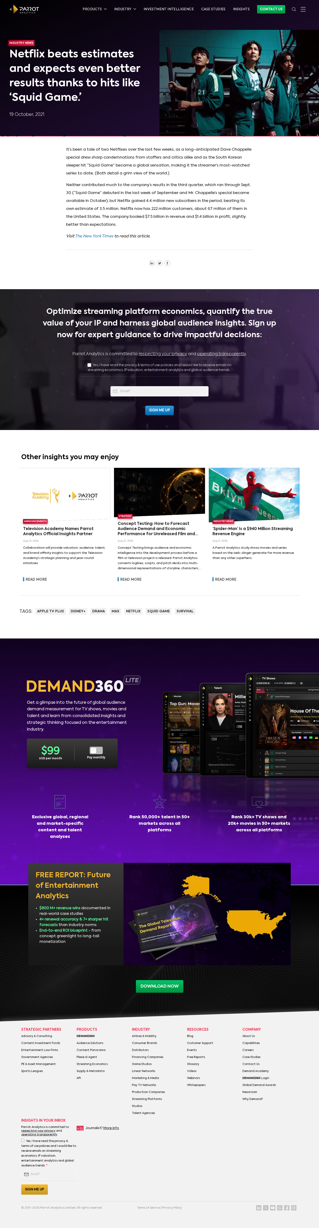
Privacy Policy (172, 1208)
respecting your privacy (163, 354)
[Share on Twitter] (159, 263)
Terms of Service (148, 1208)
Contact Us (271, 9)
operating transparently (221, 354)
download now (160, 986)
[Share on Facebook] (167, 263)
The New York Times (94, 236)
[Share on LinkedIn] (152, 263)
